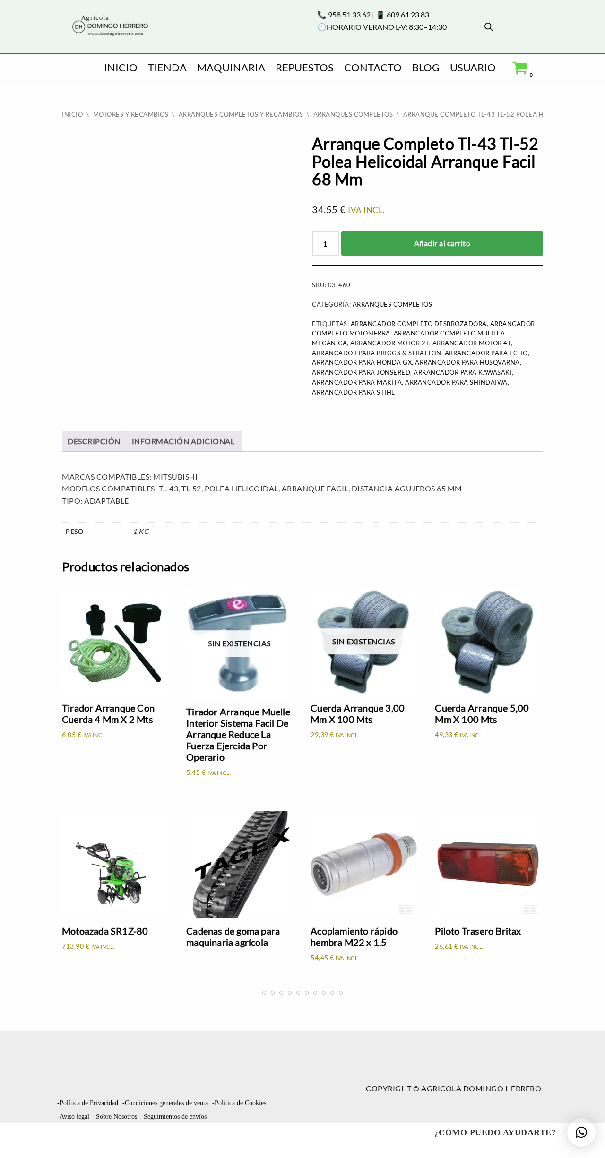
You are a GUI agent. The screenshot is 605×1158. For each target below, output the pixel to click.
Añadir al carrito (442, 243)
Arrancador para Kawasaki (463, 372)
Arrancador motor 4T (471, 343)
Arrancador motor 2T (389, 343)
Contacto (373, 67)
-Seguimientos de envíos (174, 1116)
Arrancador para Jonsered (361, 372)
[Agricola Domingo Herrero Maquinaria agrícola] (109, 26)
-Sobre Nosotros (115, 1116)
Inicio (121, 67)
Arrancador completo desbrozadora (419, 323)
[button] (581, 1132)
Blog (426, 67)
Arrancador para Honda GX (362, 362)
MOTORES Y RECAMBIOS (131, 114)
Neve (17, 1134)
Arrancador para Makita (357, 382)
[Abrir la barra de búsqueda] (488, 27)
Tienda (167, 67)
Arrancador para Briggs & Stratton (376, 353)
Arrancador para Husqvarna (467, 362)
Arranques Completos (353, 114)
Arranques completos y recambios (241, 114)
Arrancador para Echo (486, 353)
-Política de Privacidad (87, 1103)
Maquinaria (231, 67)
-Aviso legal (73, 1116)
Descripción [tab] (94, 441)
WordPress (38, 1146)
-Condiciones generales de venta (165, 1103)
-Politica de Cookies (239, 1103)
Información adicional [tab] (183, 441)
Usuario (473, 67)
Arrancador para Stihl (353, 392)
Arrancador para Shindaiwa (456, 382)
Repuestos (305, 67)
